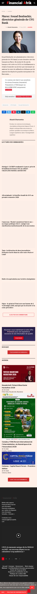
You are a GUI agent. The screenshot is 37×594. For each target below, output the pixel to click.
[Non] (28, 591)
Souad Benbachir (24, 105)
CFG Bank (13, 105)
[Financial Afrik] (19, 3)
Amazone (5, 105)
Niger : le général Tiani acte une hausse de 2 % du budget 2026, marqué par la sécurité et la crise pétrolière (18, 306)
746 (16, 559)
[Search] (34, 3)
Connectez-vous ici (24, 96)
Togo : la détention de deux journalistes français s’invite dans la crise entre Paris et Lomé (17, 252)
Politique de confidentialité (16, 592)
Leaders (30, 27)
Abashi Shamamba (13, 27)
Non (3, 592)
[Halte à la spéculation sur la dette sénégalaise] (18, 267)
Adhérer (8, 90)
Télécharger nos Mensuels (18, 352)
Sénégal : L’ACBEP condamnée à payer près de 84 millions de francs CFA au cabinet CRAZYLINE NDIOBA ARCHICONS (18, 169)
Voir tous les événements (18, 479)
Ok (32, 587)
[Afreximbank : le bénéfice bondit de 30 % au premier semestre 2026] (18, 183)
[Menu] (3, 3)
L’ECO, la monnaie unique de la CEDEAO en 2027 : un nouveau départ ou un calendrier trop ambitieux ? (18, 549)
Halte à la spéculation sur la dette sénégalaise (18, 279)
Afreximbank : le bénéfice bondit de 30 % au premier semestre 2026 (17, 196)
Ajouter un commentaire (18, 314)
